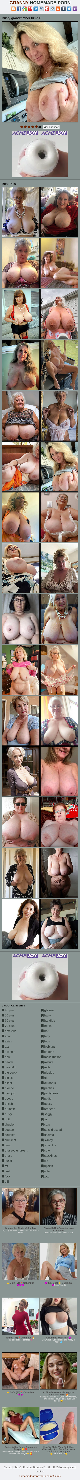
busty (8, 1114)
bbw (7, 1057)
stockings (50, 1155)
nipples (49, 1072)
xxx (46, 1176)
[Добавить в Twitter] (69, 8)
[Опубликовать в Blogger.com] (13, 8)
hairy (47, 1015)
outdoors (50, 1083)
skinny (48, 1140)
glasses (49, 1010)
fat (6, 1166)
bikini (8, 1083)
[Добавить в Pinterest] (47, 8)
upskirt (48, 1166)
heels (48, 1025)
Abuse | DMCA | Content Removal (24, 1467)
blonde (9, 1088)
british (8, 1103)
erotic (8, 1155)
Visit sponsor (51, 126)
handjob (49, 1020)
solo (47, 1150)
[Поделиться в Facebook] (19, 8)
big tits (8, 1077)
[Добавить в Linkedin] (35, 8)
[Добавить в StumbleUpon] (58, 8)
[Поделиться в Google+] (30, 8)
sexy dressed (53, 1129)
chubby (9, 1124)
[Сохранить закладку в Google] (24, 8)
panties (49, 1088)
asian (8, 1041)
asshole (9, 1051)
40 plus (9, 1010)
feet (7, 1171)
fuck (7, 1176)
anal (7, 1036)
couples (9, 1134)
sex (46, 1119)
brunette (10, 1109)
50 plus (9, 1015)
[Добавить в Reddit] (52, 8)
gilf (6, 1181)
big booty (10, 1072)
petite (48, 1098)
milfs (47, 1067)
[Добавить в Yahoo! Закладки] (75, 8)
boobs (8, 1098)
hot (46, 1031)
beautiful (10, 1067)
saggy (48, 1114)
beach (8, 1062)
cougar (9, 1129)
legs (47, 1041)
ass (6, 1046)
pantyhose (51, 1093)
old (46, 1077)
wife (47, 1171)
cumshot (10, 1140)
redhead (49, 1109)
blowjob (9, 1093)
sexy (47, 1124)
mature (48, 1062)
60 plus (9, 1020)
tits (46, 1160)
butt (7, 1119)
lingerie (49, 1051)
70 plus (9, 1025)
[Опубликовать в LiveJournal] (41, 8)
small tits (50, 1145)
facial (8, 1160)
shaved (49, 1134)
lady (47, 1036)
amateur (10, 1031)
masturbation (52, 1057)
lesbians (49, 1046)
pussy (48, 1103)
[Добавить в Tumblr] (63, 8)
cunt (7, 1145)
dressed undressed (17, 1150)
